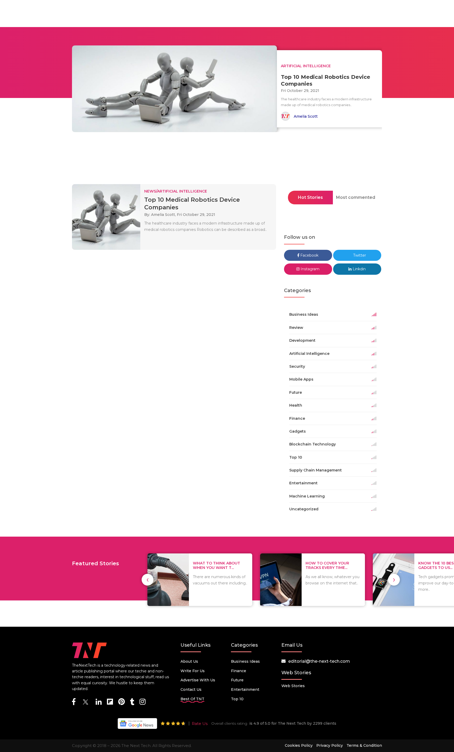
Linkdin (359, 269)
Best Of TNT (192, 699)
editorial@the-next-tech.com (319, 661)
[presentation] (147, 579)
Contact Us (191, 689)
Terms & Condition (364, 745)
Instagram (309, 269)
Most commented (355, 197)
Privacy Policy (329, 745)
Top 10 (237, 699)
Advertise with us (197, 680)
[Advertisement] (227, 160)
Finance (238, 670)
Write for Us (192, 670)
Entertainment (245, 689)
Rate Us (200, 723)
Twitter (359, 255)
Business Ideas (245, 661)
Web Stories (293, 685)
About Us (189, 661)
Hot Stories (310, 197)
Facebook (308, 255)
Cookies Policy (299, 745)
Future (237, 680)
